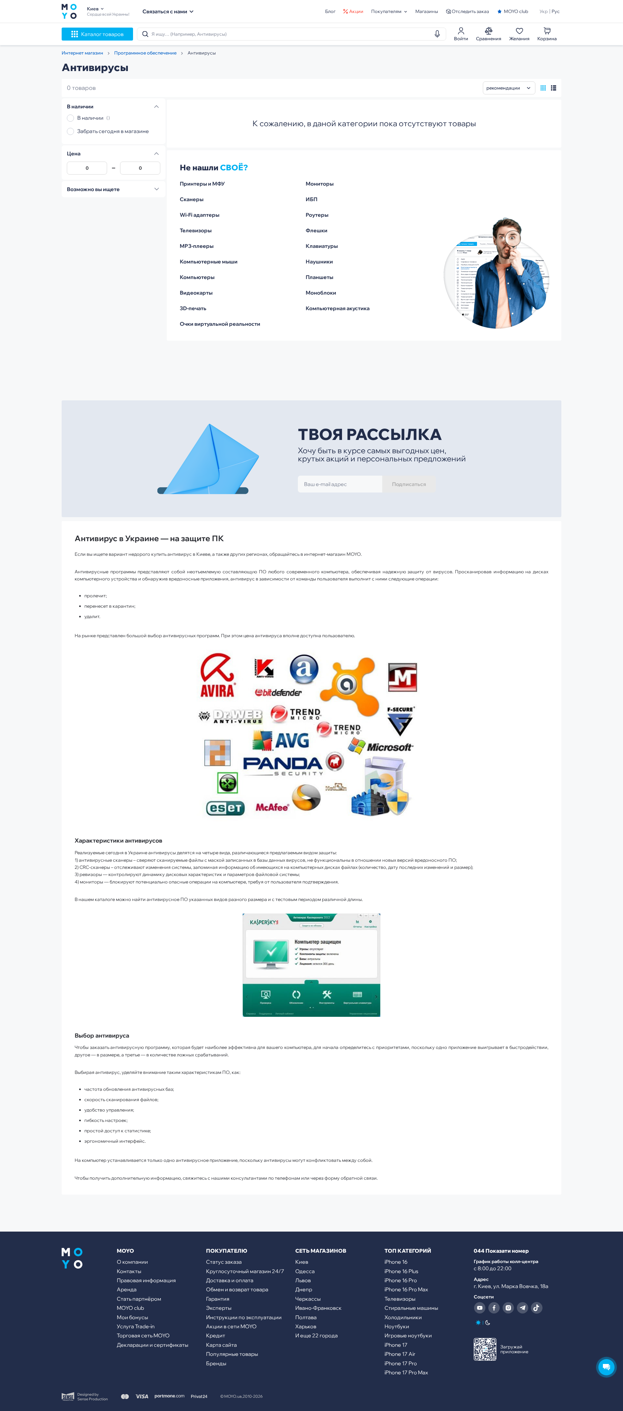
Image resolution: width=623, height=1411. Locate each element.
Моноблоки (321, 292)
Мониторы (320, 183)
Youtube (479, 1308)
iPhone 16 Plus (401, 1271)
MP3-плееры (197, 246)
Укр (544, 11)
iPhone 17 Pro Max (406, 1372)
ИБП (311, 199)
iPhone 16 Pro (401, 1280)
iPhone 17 (396, 1345)
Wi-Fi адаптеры (199, 215)
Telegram (522, 1308)
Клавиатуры (322, 246)
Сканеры (191, 199)
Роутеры (317, 215)
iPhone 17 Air (400, 1354)
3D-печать (193, 308)
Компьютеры (197, 277)
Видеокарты (196, 292)
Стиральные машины (411, 1308)
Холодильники (403, 1317)
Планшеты (319, 277)
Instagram (508, 1308)
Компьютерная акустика (338, 308)
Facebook (494, 1308)
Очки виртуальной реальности (220, 324)
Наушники (319, 261)
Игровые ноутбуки (408, 1335)
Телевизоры (196, 230)
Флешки (316, 230)
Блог (330, 11)
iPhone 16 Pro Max (406, 1289)
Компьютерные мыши (209, 261)
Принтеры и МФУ (202, 183)
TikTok (537, 1308)
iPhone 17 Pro (401, 1363)
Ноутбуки (397, 1326)
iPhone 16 (396, 1262)
